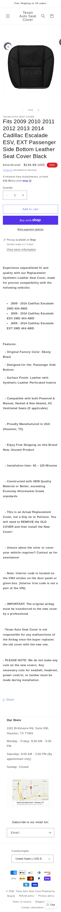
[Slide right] (38, 110)
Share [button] (10, 699)
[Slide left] (22, 110)
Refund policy (26, 896)
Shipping (7, 170)
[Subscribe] (49, 832)
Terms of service (22, 902)
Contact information (32, 907)
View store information (21, 249)
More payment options (30, 229)
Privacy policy (46, 896)
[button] (8, 16)
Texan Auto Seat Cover (28, 891)
